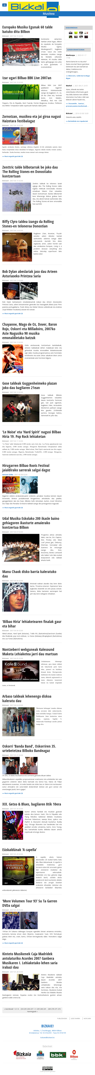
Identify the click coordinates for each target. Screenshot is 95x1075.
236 (28, 1009)
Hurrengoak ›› (32, 1011)
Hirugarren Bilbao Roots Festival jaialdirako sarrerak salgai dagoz (26, 467)
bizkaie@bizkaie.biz (47, 1037)
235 (25, 1009)
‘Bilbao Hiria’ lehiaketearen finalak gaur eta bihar (31, 623)
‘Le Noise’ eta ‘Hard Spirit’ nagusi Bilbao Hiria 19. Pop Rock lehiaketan (31, 434)
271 (56, 1009)
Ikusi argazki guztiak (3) (14, 156)
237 (31, 1009)
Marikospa (70, 55)
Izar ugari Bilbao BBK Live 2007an (26, 77)
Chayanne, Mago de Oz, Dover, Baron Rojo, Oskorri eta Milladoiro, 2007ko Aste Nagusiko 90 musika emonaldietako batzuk (29, 331)
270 (52, 1009)
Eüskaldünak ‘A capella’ (19, 849)
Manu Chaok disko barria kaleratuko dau (29, 574)
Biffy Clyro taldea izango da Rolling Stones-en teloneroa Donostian (28, 223)
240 (41, 1009)
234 (22, 1009)
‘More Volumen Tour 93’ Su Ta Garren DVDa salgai (29, 903)
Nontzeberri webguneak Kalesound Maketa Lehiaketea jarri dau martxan (30, 651)
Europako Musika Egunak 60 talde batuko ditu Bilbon (27, 29)
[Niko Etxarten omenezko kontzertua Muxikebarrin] (81, 36)
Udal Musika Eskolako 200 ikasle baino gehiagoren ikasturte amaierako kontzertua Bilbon (30, 523)
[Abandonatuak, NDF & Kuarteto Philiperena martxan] (86, 33)
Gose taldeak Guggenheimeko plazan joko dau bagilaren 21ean (29, 385)
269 (49, 1009)
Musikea (49, 13)
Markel (69, 86)
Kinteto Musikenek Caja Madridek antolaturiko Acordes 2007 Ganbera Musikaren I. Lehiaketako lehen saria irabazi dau (29, 960)
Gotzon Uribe (7, 474)
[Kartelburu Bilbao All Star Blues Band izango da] (76, 36)
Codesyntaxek (45, 1071)
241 (44, 1009)
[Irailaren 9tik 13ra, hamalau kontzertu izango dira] (81, 33)
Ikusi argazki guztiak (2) (14, 313)
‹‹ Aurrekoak (8, 1009)
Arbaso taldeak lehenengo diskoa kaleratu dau (26, 698)
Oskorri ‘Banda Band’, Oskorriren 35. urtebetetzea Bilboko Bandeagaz (29, 748)
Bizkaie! (69, 113)
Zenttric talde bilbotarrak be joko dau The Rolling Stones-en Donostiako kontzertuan (30, 172)
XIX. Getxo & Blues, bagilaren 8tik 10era (31, 804)
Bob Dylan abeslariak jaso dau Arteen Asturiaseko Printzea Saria (29, 273)
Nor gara (87, 1019)
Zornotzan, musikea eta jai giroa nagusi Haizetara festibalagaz (31, 118)
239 (38, 1009)
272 (59, 1009)
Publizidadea (62, 1019)
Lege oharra (75, 1019)
